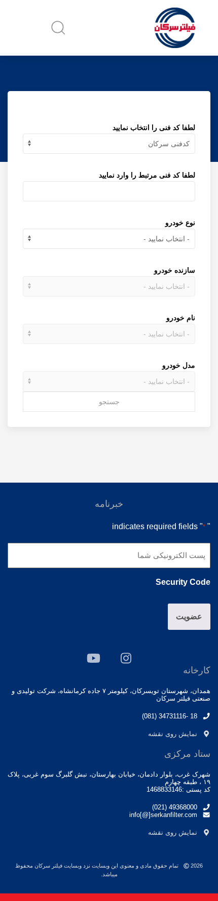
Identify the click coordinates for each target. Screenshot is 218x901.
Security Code (183, 582)
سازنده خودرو (174, 270)
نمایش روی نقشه (172, 734)
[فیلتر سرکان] (175, 28)
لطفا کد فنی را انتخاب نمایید (154, 127)
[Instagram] (126, 658)
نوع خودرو (180, 223)
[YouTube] (93, 658)
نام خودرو (180, 318)
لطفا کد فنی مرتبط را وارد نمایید (147, 175)
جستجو (109, 402)
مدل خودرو (178, 365)
